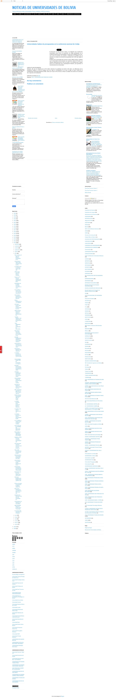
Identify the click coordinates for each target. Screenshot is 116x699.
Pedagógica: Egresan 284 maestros (18, 350)
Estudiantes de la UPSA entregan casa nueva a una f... (18, 285)
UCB (34, 14)
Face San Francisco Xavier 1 (91, 190)
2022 (15, 220)
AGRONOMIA (88, 216)
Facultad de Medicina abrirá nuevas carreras (18, 386)
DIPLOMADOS (88, 265)
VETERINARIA (88, 518)
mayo (16, 517)
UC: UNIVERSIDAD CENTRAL (91, 404)
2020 (15, 224)
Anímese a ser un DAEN (17, 77)
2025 (15, 215)
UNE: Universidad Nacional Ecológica (93, 434)
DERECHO (87, 263)
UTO (48, 14)
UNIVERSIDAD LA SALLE (90, 455)
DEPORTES (87, 261)
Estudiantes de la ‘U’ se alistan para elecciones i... (18, 473)
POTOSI (86, 354)
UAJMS (39, 14)
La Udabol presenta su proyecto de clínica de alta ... (18, 355)
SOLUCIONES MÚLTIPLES (96, 106)
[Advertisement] (52, 26)
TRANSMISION (88, 373)
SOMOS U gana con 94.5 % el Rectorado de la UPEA (21, 116)
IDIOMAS (87, 311)
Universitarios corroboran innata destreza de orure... (18, 462)
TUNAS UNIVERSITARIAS (90, 375)
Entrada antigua (78, 118)
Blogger (62, 696)
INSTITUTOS (88, 317)
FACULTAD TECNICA (89, 298)
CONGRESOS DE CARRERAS (91, 247)
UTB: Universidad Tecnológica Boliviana (93, 505)
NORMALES (87, 336)
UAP (13, 554)
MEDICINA (87, 328)
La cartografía (94, 129)
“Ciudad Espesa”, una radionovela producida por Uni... (18, 319)
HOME (14, 14)
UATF (13, 558)
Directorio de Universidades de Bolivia (93, 529)
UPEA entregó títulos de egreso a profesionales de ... (18, 313)
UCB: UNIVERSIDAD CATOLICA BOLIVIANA (94, 411)
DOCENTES (87, 267)
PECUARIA (87, 348)
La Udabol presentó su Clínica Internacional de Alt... (18, 416)
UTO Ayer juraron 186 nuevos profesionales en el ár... (18, 306)
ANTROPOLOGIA (88, 218)
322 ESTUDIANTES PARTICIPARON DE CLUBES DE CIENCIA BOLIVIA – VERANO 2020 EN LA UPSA (96, 143)
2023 (15, 218)
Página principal (88, 527)
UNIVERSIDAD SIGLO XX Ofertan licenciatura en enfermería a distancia (17, 41)
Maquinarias (89, 104)
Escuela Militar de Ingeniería (18, 574)
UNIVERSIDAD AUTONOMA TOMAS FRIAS (18, 662)
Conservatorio (88, 249)
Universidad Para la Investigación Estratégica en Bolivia (18, 597)
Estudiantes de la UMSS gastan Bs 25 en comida (17, 152)
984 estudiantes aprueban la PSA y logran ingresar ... (18, 391)
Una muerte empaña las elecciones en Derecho (18, 296)
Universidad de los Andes (17, 600)
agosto (16, 251)
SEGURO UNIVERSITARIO (90, 360)
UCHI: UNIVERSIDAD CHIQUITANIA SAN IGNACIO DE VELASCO (93, 418)
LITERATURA (88, 321)
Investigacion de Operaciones (93, 83)
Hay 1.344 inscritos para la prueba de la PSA (18, 451)
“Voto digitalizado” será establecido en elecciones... (18, 326)
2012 (15, 238)
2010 (15, 242)
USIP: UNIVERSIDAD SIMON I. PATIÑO (93, 500)
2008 (15, 528)
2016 (15, 231)
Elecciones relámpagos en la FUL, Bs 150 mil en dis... (18, 491)
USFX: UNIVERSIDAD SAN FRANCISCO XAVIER (42, 77)
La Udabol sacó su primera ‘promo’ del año (18, 268)
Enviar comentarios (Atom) (58, 122)
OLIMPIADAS (88, 344)
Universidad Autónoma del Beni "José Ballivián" (17, 659)
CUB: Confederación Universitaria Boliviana (94, 255)
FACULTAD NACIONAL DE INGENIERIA (93, 295)
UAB (13, 562)
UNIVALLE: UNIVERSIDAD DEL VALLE (93, 450)
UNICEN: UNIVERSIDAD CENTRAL (92, 436)
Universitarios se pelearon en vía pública (18, 502)
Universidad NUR (16, 633)
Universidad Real (16, 622)
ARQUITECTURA (88, 220)
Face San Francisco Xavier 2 (91, 188)
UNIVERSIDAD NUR (89, 459)
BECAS (63, 14)
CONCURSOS (88, 243)
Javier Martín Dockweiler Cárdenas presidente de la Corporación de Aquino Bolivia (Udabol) (18, 89)
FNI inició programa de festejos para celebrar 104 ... (18, 479)
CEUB (86, 230)
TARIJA (86, 369)
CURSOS (87, 258)
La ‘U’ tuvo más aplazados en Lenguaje (18, 512)
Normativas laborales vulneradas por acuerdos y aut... (18, 333)
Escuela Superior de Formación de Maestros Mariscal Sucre (92, 291)
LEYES (86, 319)
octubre (16, 247)
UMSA (58, 14)
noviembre (17, 246)
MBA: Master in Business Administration (93, 325)
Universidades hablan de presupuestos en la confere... (18, 380)
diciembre (17, 244)
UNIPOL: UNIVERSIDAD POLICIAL (92, 445)
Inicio (56, 118)
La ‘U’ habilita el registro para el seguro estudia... (18, 422)
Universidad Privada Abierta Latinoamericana (18, 616)
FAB (86, 293)
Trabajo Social (88, 371)
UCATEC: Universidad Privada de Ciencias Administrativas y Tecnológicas (94, 409)
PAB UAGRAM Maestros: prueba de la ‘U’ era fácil (18, 507)
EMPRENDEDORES (89, 278)
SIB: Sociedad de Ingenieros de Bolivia (93, 362)
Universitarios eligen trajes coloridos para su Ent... (18, 263)
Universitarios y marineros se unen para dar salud (18, 345)
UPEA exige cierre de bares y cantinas (17, 273)
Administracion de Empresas (91, 214)
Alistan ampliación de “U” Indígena (18, 301)
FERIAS (86, 302)
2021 (15, 222)
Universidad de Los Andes (90, 453)
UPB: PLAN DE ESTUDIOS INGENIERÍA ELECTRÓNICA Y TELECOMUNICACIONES (18, 139)
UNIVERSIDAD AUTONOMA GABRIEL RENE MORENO (18, 675)
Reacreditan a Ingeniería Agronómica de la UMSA (18, 433)
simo (86, 365)
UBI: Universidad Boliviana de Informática (94, 400)
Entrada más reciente (32, 118)
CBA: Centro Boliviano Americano (92, 228)
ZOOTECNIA (87, 522)
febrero (16, 522)
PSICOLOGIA (88, 356)
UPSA (13, 567)
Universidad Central (16, 602)
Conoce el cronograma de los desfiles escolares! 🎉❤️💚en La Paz (96, 118)
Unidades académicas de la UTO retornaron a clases (18, 374)
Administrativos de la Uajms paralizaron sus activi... (18, 457)
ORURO (86, 346)
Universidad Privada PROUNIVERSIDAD (16, 593)
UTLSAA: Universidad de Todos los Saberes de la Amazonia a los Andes (94, 512)
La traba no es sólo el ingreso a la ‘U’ (18, 410)
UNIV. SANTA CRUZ (27, 14)
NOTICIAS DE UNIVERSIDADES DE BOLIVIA (44, 7)
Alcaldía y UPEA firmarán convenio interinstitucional (18, 439)
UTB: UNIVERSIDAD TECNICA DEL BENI (93, 502)
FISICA (86, 304)
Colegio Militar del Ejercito (90, 237)
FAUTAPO (87, 300)
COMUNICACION (88, 241)
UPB (13, 565)
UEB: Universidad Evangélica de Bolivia (93, 424)
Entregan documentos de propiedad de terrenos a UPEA (18, 368)
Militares (86, 330)
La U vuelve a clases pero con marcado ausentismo (18, 291)
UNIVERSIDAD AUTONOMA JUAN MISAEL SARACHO (18, 665)
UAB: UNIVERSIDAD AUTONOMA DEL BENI (94, 379)
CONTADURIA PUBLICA (90, 251)
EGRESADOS (88, 273)
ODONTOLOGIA (88, 340)
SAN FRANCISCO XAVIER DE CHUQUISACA (17, 669)
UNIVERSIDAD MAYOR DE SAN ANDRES (18, 681)
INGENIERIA (87, 315)
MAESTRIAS (87, 323)
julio (16, 253)
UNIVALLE (14, 569)
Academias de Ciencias (90, 210)
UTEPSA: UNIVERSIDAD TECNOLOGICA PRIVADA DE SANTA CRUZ (94, 509)
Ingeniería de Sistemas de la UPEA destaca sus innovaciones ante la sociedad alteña (18, 65)
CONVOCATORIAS (89, 253)
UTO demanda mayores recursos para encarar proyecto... (18, 446)
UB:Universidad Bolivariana (90, 398)
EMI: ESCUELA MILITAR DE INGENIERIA (94, 275)
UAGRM (19, 14)
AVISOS (86, 224)
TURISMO (87, 377)
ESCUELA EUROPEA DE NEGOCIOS (93, 288)
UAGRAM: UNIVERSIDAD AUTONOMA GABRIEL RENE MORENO (93, 383)
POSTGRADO (88, 352)
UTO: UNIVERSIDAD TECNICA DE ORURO (94, 515)
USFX (44, 14)
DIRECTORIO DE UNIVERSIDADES (73, 14)
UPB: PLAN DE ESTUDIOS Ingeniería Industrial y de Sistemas (21, 103)
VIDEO (86, 520)
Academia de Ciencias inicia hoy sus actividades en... (18, 497)
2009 (15, 526)
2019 (15, 226)
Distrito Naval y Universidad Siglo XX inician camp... (18, 397)
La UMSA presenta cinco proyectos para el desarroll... (17, 404)
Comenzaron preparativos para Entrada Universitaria (18, 468)
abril (16, 518)
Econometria (89, 94)
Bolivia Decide (88, 192)
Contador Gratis (15, 687)
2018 (15, 228)
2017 (15, 229)
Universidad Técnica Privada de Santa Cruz (18, 577)
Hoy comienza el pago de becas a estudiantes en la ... (18, 257)
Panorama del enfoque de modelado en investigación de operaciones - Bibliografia (94, 86)
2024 (15, 217)
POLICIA (87, 350)
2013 (15, 237)
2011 (15, 240)
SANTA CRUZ (88, 358)
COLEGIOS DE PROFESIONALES (92, 239)
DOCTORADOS (88, 269)
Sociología (87, 367)
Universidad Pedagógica (90, 461)
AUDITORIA (87, 222)
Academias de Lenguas (90, 212)
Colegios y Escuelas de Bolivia (93, 115)
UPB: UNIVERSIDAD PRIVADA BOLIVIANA (94, 477)
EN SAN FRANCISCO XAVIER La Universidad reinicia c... (18, 339)
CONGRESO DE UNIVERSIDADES (92, 245)
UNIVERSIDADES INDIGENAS (91, 466)
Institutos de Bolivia (91, 170)
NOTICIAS (87, 338)
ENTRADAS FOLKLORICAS (91, 282)
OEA (86, 342)
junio (16, 515)
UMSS (53, 14)
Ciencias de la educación (90, 235)
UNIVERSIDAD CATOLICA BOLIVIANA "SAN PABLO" (17, 643)
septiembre (17, 249)
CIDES (86, 233)
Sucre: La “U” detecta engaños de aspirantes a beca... (18, 279)
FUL (86, 306)
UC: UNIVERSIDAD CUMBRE (91, 406)
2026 (15, 213)
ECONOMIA (87, 271)
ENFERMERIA (88, 280)
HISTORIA (87, 309)
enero (16, 524)
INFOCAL (87, 313)
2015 (15, 233)
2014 (15, 235)
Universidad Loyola (16, 607)
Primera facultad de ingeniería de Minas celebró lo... (18, 485)
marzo (16, 520)
